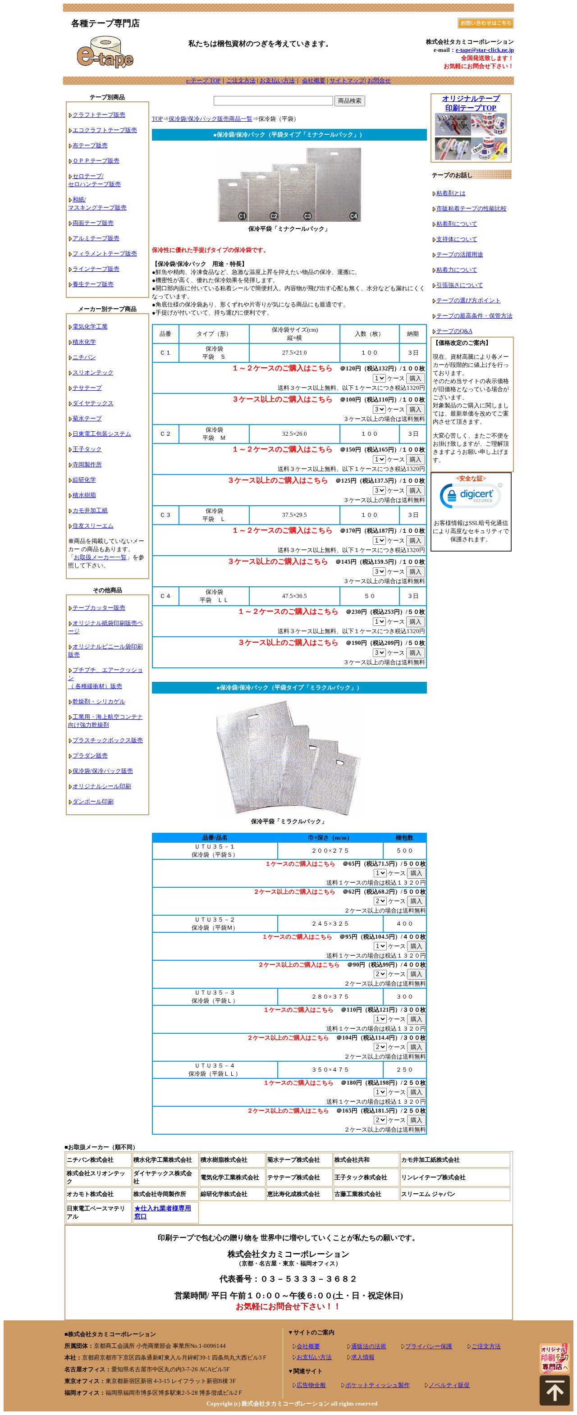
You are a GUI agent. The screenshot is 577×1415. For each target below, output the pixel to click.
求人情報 (363, 1357)
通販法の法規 (368, 1346)
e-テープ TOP (203, 80)
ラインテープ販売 (96, 268)
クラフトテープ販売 (99, 114)
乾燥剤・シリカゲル (99, 701)
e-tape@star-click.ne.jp (485, 49)
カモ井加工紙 (90, 510)
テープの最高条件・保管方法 (474, 315)
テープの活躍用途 (459, 254)
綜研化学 (84, 479)
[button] (471, 498)
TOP (157, 118)
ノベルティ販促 (449, 1385)
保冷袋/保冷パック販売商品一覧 (210, 118)
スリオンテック (93, 372)
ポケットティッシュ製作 (377, 1385)
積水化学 (84, 341)
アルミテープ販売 (96, 238)
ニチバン (84, 357)
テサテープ (87, 387)
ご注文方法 (241, 80)
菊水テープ (87, 418)
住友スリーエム (93, 525)
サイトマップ (347, 80)
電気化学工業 (90, 326)
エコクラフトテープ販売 (105, 130)
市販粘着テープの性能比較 (471, 208)
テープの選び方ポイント (468, 300)
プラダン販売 (90, 755)
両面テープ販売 (93, 222)
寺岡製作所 (87, 464)
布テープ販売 (90, 145)
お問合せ (379, 80)
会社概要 (313, 80)
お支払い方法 (277, 80)
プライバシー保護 (428, 1346)
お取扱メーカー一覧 (100, 557)
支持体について (456, 239)
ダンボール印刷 (93, 801)
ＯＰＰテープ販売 (96, 160)
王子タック (87, 449)
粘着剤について (456, 223)
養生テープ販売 (93, 284)
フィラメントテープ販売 (105, 253)
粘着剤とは (451, 193)
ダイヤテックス (93, 403)
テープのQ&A (454, 331)
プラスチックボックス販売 (108, 740)
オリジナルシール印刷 (102, 786)
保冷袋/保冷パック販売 (103, 770)
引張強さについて (459, 285)
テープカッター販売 (99, 607)
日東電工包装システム (102, 433)
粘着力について (456, 269)
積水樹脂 (84, 495)
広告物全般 (311, 1385)
